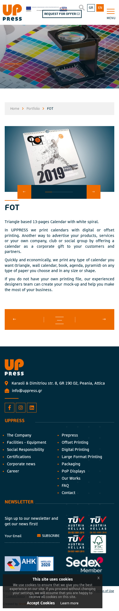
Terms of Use (104, 591)
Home (14, 109)
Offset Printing (75, 442)
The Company (19, 435)
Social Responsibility (25, 449)
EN (100, 8)
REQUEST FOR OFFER (60, 14)
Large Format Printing (82, 457)
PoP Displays (73, 471)
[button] (24, 192)
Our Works (71, 478)
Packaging (71, 464)
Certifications (19, 457)
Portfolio (33, 109)
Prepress (70, 435)
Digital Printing (75, 449)
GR (91, 8)
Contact (68, 492)
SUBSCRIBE (50, 536)
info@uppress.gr (27, 390)
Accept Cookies (41, 603)
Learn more (69, 603)
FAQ (65, 485)
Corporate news (21, 464)
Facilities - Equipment (26, 442)
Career (13, 471)
